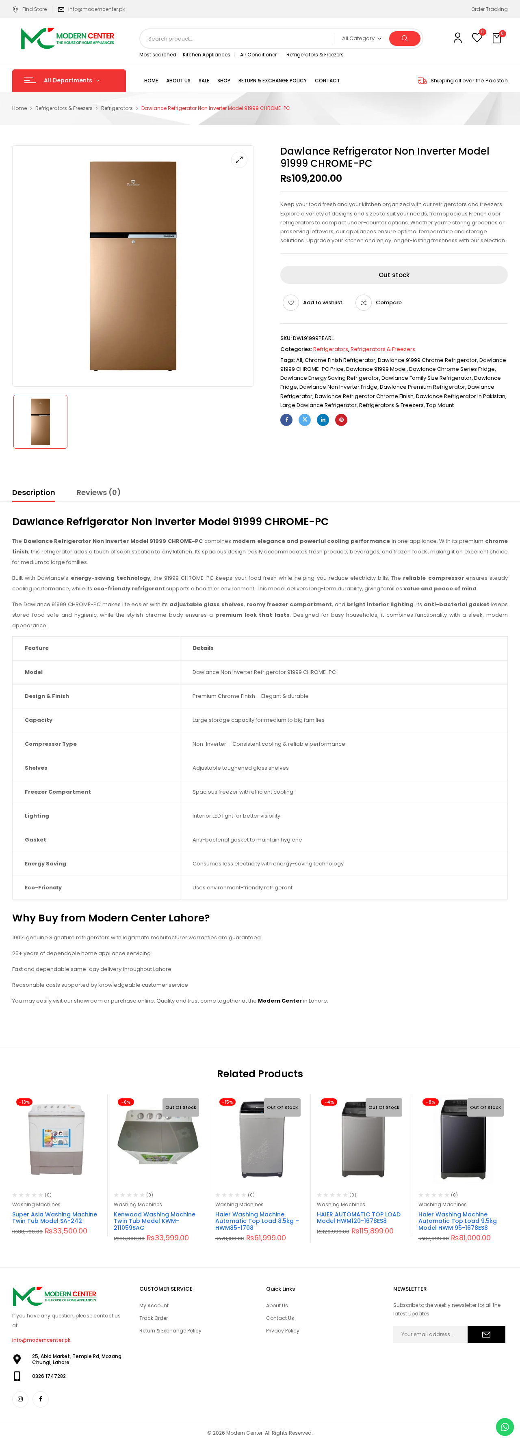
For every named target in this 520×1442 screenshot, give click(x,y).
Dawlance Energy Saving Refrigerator (329, 378)
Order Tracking (489, 9)
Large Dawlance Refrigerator (318, 405)
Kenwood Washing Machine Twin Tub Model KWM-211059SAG (154, 1221)
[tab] (33, 493)
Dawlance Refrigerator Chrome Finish (364, 396)
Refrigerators (117, 108)
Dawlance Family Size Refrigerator (426, 378)
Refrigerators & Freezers (315, 54)
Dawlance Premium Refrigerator (422, 387)
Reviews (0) (99, 492)
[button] (498, 38)
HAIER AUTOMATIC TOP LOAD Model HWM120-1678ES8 (359, 1217)
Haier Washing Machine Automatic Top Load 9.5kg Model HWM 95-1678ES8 (457, 1221)
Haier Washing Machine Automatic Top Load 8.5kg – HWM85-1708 (257, 1221)
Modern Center (280, 1001)
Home (19, 108)
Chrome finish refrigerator (340, 360)
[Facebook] (286, 420)
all (299, 360)
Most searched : (159, 54)
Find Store (34, 9)
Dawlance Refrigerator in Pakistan (460, 396)
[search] (404, 38)
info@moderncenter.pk (96, 9)
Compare (389, 302)
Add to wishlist (322, 302)
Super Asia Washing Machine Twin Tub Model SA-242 (54, 1217)
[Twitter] (305, 420)
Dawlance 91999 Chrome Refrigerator (427, 360)
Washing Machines (36, 1204)
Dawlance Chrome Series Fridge (452, 369)
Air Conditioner (258, 54)
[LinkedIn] (323, 420)
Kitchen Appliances (206, 54)
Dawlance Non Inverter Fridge (338, 387)
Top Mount (440, 405)
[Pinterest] (341, 420)
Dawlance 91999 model (376, 369)
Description (33, 492)
